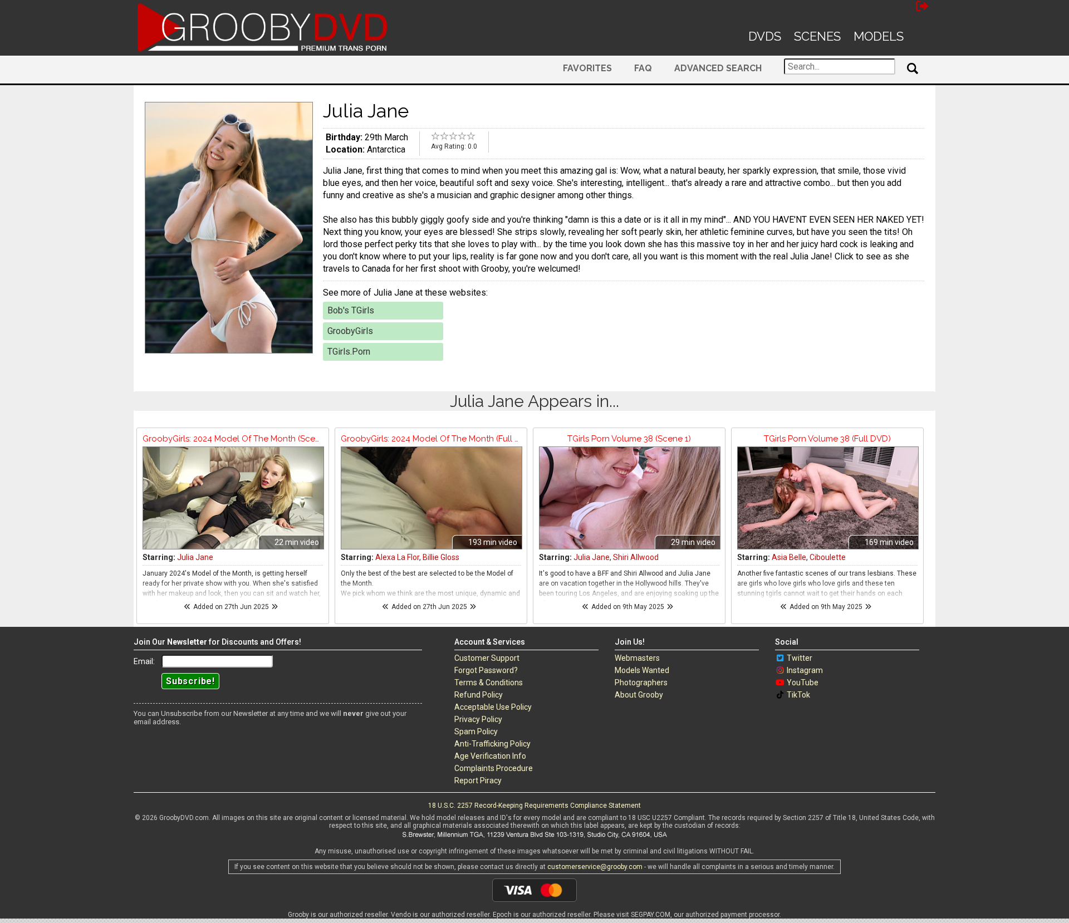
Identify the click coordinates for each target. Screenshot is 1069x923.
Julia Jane (195, 557)
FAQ (643, 68)
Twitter (799, 658)
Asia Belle (789, 557)
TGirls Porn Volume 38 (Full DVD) (827, 439)
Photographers (641, 682)
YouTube (802, 682)
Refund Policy (478, 694)
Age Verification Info (490, 756)
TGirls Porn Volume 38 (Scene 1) (629, 439)
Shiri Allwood (636, 557)
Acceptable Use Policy (493, 707)
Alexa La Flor (397, 557)
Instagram (805, 670)
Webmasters (637, 658)
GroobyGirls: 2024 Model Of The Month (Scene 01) (233, 439)
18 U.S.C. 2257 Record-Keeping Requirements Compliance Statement (534, 805)
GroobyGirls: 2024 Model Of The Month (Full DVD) (431, 439)
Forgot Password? (486, 670)
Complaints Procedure (493, 768)
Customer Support (486, 658)
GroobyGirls (350, 331)
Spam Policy (476, 731)
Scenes (817, 36)
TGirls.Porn (348, 351)
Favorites (587, 68)
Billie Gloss (441, 557)
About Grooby (639, 694)
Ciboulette (828, 557)
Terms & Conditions (488, 682)
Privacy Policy (478, 719)
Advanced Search (718, 68)
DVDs (764, 36)
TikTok (798, 694)
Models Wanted (642, 670)
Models (879, 36)
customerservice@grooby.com (595, 867)
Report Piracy (478, 780)
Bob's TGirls (350, 310)
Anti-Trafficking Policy (492, 743)
